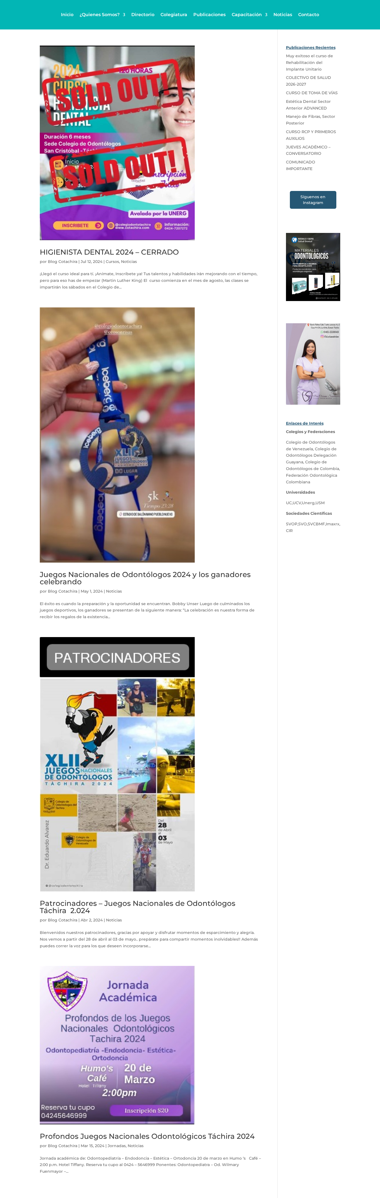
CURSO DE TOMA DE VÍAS (312, 92)
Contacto (308, 14)
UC (289, 502)
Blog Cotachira (62, 261)
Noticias (282, 14)
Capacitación (247, 14)
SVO (302, 523)
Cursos (112, 261)
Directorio (142, 14)
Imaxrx (332, 523)
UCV (297, 502)
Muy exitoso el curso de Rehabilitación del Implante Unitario (309, 62)
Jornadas (117, 1145)
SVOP (291, 523)
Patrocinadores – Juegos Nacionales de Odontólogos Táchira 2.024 (137, 907)
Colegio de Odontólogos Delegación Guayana (311, 455)
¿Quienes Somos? (100, 14)
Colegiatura (174, 14)
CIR (289, 530)
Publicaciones (209, 14)
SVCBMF (316, 523)
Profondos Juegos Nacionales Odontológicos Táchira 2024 (147, 1136)
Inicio (67, 14)
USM (320, 502)
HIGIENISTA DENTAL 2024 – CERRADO (109, 252)
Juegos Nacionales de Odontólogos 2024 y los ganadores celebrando (145, 578)
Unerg (308, 502)
